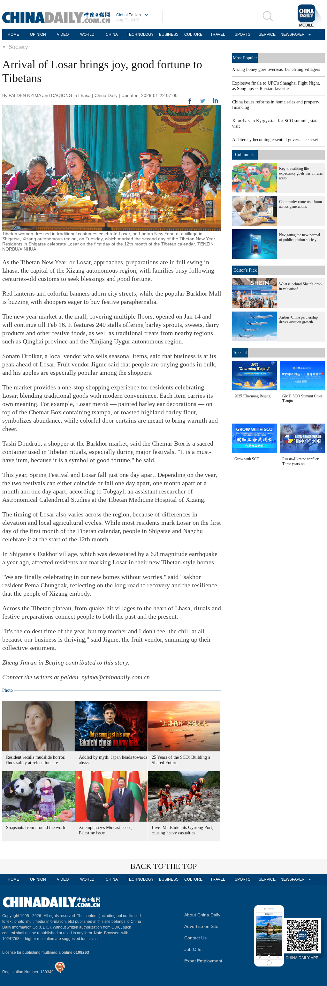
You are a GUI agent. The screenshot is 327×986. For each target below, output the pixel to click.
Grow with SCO (247, 459)
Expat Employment (203, 960)
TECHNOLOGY (140, 34)
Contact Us (195, 937)
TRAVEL (217, 34)
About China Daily (202, 914)
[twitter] (215, 102)
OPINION (38, 34)
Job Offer (193, 949)
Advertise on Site (201, 926)
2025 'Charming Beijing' (252, 396)
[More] (190, 104)
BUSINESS (169, 34)
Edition (128, 15)
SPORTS (242, 34)
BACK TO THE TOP (163, 866)
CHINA (112, 34)
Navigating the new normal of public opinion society (299, 237)
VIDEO (63, 34)
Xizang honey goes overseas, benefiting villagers (276, 69)
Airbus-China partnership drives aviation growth (298, 319)
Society (18, 46)
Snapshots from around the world (36, 827)
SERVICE (267, 34)
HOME (13, 34)
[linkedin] (202, 103)
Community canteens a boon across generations (300, 204)
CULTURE (193, 34)
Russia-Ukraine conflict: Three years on (300, 461)
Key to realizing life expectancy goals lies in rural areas (301, 173)
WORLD (87, 34)
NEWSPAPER (291, 34)
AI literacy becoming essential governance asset (275, 139)
